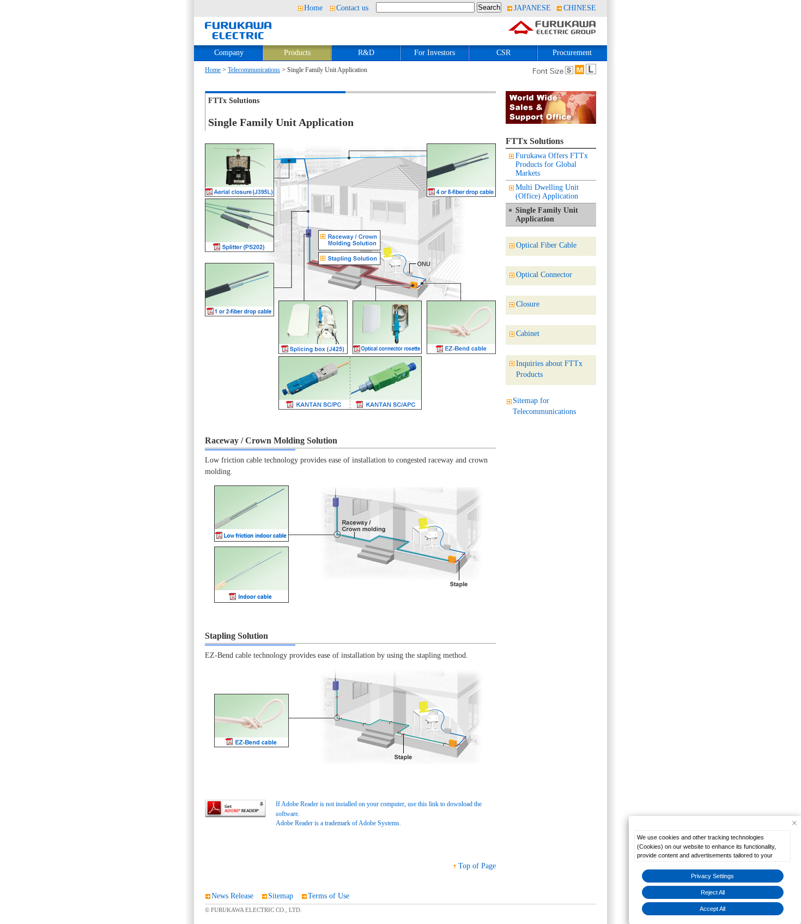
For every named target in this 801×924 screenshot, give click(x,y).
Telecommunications (254, 70)
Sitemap (280, 896)
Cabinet (527, 333)
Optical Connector (544, 275)
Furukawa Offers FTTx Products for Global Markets (551, 164)
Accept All (712, 908)
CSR (503, 53)
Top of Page (477, 866)
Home (313, 8)
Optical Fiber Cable (546, 245)
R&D (366, 53)
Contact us (352, 8)
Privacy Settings (712, 876)
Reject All (713, 892)
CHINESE (579, 8)
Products (297, 53)
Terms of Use (328, 896)
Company (229, 53)
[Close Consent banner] (794, 823)
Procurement (572, 53)
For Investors (434, 53)
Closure (527, 304)
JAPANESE (532, 8)
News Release (232, 896)
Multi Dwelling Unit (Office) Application (547, 191)
